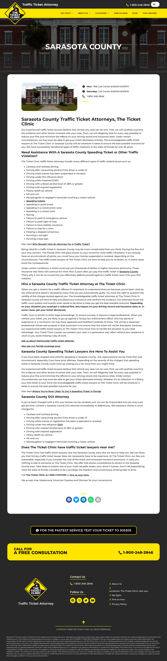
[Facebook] (72, 600)
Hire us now (121, 13)
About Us (83, 13)
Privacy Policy (119, 604)
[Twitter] (86, 600)
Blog (135, 13)
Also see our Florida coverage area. (41, 346)
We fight (116, 595)
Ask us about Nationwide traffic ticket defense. (47, 341)
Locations (101, 13)
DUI (60, 424)
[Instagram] (79, 600)
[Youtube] (92, 600)
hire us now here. (79, 475)
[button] (69, 500)
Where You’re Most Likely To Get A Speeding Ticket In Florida (66, 391)
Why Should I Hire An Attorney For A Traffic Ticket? (61, 244)
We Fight (65, 13)
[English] (155, 4)
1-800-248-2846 (140, 4)
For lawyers (150, 13)
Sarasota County (129, 271)
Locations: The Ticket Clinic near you (128, 591)
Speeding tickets (35, 201)
